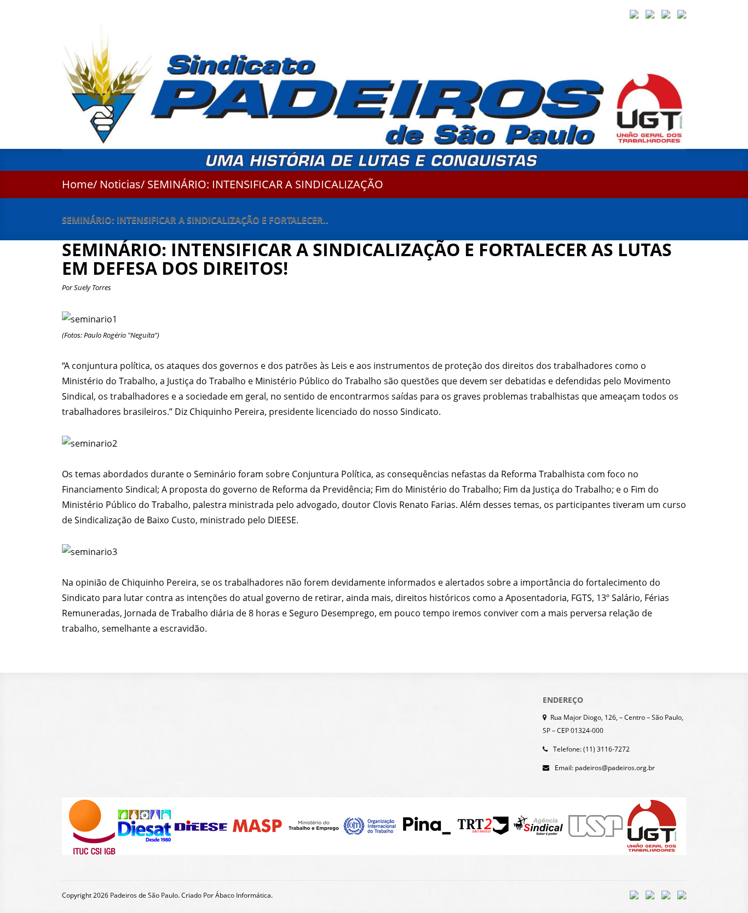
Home (77, 184)
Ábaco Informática (243, 895)
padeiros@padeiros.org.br (615, 767)
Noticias (120, 184)
